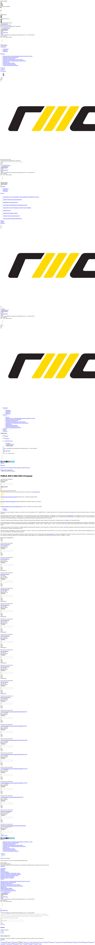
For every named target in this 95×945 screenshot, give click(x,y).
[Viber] (8, 461)
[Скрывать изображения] (1, 17)
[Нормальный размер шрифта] (1, 3)
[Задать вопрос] (1, 488)
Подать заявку (4, 45)
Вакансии (5, 50)
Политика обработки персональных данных (10, 873)
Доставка (5, 509)
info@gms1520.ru (4, 32)
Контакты (3, 71)
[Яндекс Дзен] (3, 75)
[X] (6, 461)
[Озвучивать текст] (1, 20)
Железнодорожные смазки (9, 63)
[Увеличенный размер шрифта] (2, 5)
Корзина (3, 927)
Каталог (3, 54)
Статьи (2, 69)
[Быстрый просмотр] (2, 539)
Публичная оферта (5, 872)
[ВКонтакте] (1, 461)
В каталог (3, 939)
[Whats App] (3, 74)
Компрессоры (6, 61)
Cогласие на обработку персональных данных (11, 874)
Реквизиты (5, 51)
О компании (6, 49)
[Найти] (2, 164)
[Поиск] (2, 78)
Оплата (4, 508)
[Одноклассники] (3, 461)
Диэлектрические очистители (9, 64)
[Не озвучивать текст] (1, 21)
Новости (3, 68)
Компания (3, 46)
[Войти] (1, 80)
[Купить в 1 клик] (2, 540)
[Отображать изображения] (1, 15)
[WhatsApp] (10, 461)
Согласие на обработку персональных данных (9, 917)
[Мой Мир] (5, 461)
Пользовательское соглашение (7, 877)
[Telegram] (3, 73)
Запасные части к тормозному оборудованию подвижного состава (17, 56)
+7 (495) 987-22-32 (6, 27)
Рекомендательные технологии (7, 876)
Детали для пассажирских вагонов (10, 65)
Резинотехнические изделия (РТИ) (10, 57)
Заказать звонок (4, 30)
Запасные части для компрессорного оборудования (14, 60)
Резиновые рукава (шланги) (9, 58)
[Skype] (12, 461)
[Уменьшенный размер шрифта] (1, 2)
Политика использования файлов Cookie (9, 875)
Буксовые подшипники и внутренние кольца (13, 59)
